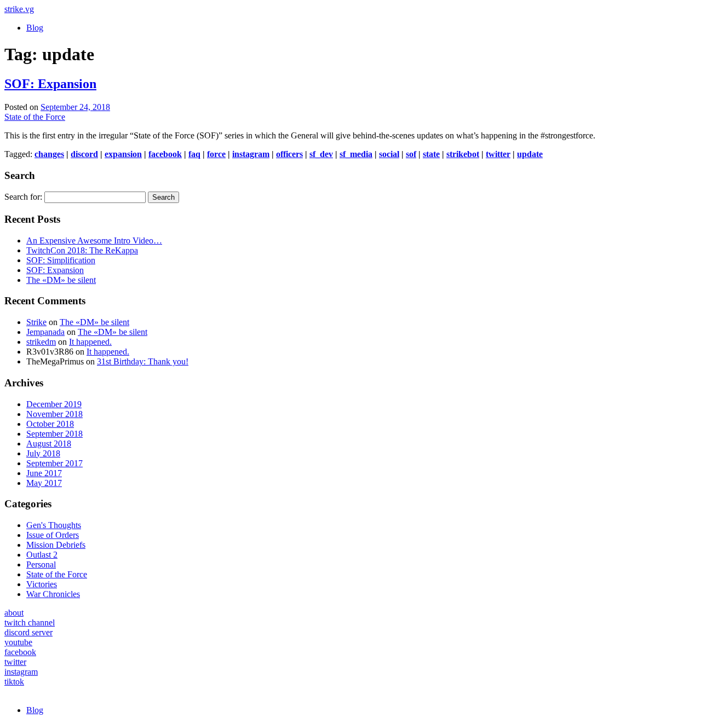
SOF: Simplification (60, 260)
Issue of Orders (52, 535)
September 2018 (54, 433)
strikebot (462, 154)
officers (289, 154)
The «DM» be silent (61, 280)
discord (84, 154)
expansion (123, 154)
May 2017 (44, 483)
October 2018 (50, 423)
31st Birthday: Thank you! (142, 361)
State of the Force (34, 116)
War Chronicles (53, 594)
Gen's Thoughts (53, 525)
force (216, 154)
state (431, 154)
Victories (41, 584)
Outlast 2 (42, 554)
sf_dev (321, 154)
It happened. (90, 341)
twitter (498, 154)
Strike (36, 322)
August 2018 (48, 443)
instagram (250, 154)
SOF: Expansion (50, 84)
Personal (41, 564)
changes (49, 154)
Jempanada (45, 332)
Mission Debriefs (55, 544)
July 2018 (43, 453)
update (530, 154)
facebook (165, 154)
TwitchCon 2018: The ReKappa (82, 250)
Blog (34, 27)
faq (194, 154)
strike (19, 9)
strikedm (41, 341)
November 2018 (54, 414)
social (389, 154)
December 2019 (54, 404)
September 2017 (54, 463)
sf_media (356, 154)
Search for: (23, 196)
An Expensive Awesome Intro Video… (94, 240)
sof (411, 154)
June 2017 (44, 473)
